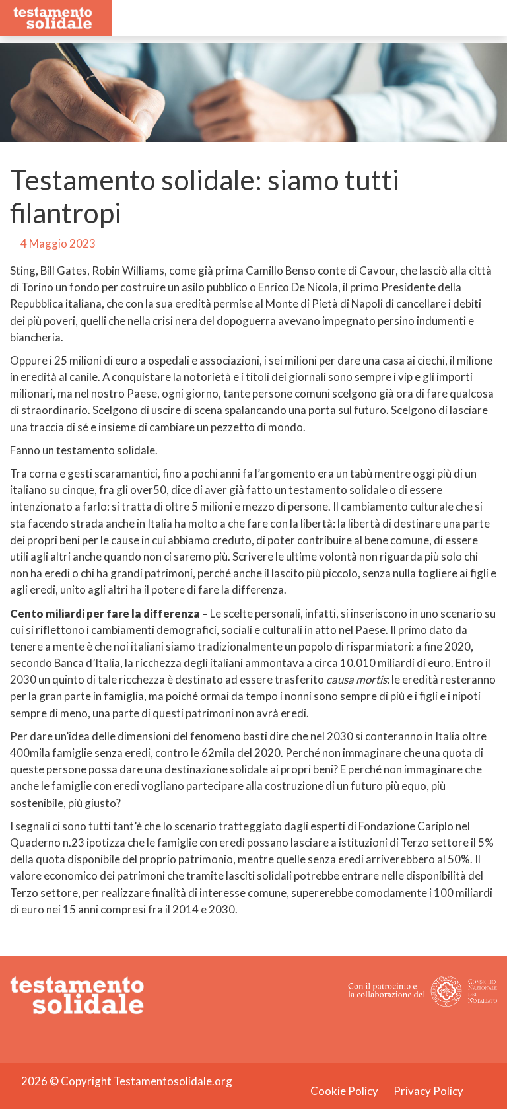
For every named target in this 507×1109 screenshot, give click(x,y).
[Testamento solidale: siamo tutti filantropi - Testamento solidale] (52, 17)
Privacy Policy (428, 1091)
